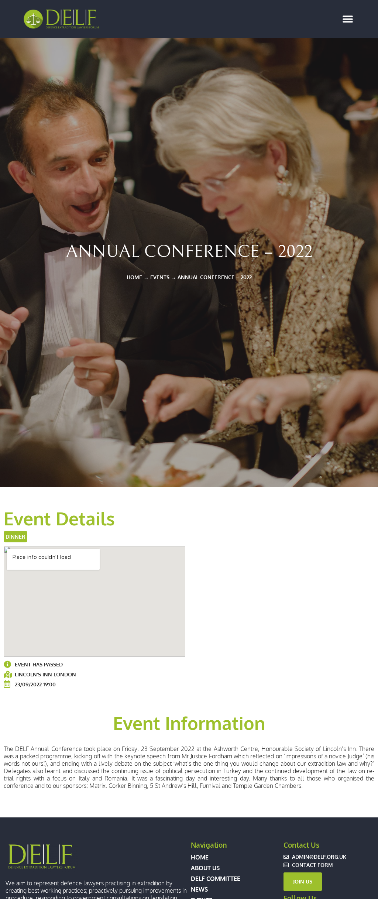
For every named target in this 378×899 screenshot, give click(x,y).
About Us (205, 868)
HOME (134, 277)
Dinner (15, 536)
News (199, 889)
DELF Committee (215, 878)
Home (200, 857)
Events (159, 277)
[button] (347, 19)
